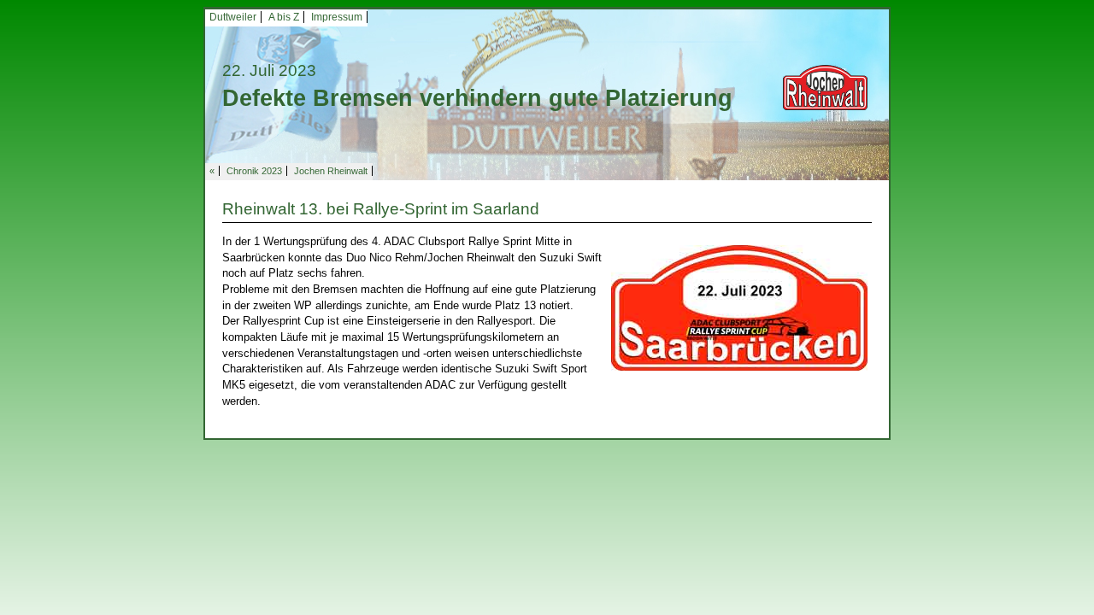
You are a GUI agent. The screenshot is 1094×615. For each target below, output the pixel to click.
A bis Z (283, 17)
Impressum (336, 17)
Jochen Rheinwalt (331, 171)
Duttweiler (232, 17)
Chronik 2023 (254, 171)
